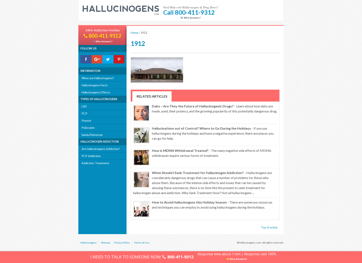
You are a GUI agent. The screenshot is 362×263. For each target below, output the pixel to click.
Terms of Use (141, 242)
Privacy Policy (122, 242)
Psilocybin (88, 127)
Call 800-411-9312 (189, 12)
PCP (84, 113)
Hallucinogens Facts (94, 85)
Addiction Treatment (95, 163)
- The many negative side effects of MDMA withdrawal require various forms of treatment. (211, 152)
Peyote (86, 120)
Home (134, 32)
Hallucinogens (88, 242)
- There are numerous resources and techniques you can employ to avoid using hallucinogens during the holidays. (212, 204)
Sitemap (105, 242)
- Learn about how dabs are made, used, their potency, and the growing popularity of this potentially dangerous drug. (214, 108)
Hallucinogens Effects (95, 92)
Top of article (269, 227)
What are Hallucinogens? (97, 78)
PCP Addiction (91, 156)
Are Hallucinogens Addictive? (100, 149)
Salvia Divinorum (92, 135)
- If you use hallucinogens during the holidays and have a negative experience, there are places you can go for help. (213, 133)
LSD (84, 106)
